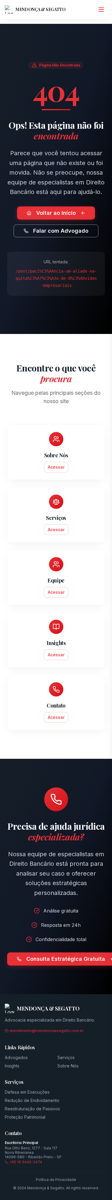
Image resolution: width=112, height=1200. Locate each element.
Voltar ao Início (56, 213)
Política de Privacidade (56, 1179)
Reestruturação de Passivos (32, 1108)
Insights (12, 1065)
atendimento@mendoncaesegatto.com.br (47, 1030)
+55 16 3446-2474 (26, 1162)
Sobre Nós (68, 1065)
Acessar (56, 467)
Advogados (16, 1057)
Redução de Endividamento (32, 1100)
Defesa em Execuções (27, 1092)
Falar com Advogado (60, 231)
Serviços (66, 1057)
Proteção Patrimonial (25, 1117)
